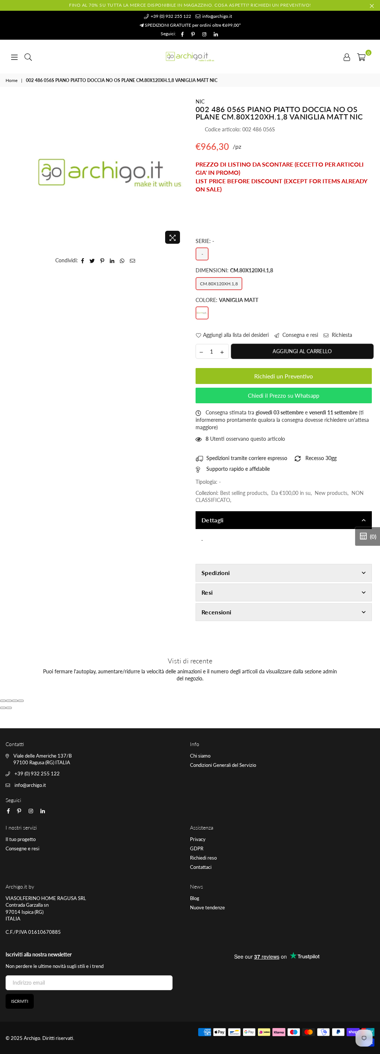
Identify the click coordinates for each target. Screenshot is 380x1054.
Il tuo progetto (21, 839)
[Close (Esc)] (3, 701)
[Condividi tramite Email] (132, 260)
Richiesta (341, 335)
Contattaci (201, 867)
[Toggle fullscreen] (15, 701)
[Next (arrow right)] (9, 708)
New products (331, 493)
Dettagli (213, 519)
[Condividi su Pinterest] (102, 260)
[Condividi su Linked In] (112, 260)
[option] (109, 172)
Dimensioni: (234, 270)
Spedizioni (216, 572)
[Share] (9, 701)
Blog (194, 898)
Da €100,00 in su (291, 493)
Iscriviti (19, 1001)
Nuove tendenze (207, 907)
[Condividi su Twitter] (92, 260)
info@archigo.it (216, 16)
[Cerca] (28, 56)
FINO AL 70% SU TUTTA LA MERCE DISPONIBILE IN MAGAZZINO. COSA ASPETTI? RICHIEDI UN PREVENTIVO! (190, 5)
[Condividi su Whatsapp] (122, 260)
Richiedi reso (203, 858)
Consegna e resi (299, 335)
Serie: (205, 241)
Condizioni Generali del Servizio (223, 765)
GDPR (196, 848)
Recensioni (216, 611)
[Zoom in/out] (21, 701)
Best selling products (243, 493)
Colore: (227, 300)
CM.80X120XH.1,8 (219, 283)
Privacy (198, 839)
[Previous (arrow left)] (3, 708)
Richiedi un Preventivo (283, 376)
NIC (200, 101)
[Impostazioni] (347, 56)
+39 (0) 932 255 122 (170, 16)
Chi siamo (200, 756)
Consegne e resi (22, 848)
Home (11, 80)
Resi (207, 592)
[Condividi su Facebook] (82, 260)
